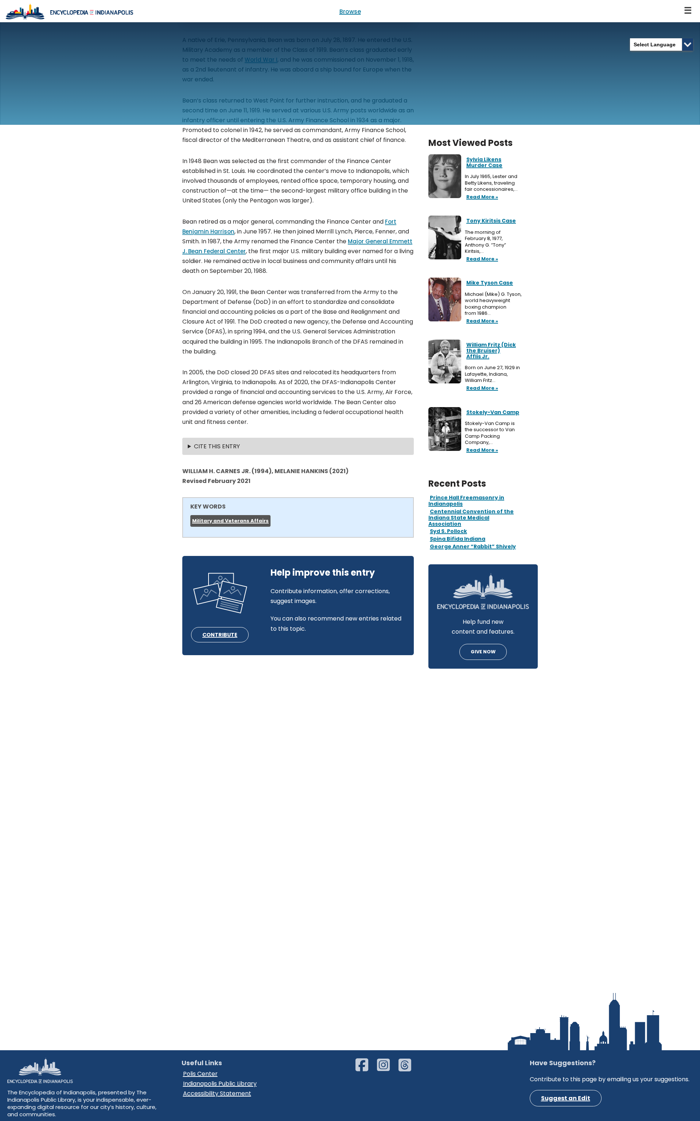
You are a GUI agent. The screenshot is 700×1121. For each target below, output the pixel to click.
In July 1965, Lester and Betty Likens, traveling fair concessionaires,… (492, 183)
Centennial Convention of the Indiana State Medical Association (471, 517)
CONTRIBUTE (219, 634)
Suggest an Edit (565, 1098)
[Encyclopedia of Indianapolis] (69, 11)
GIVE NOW (483, 652)
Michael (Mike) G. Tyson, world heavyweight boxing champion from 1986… (493, 304)
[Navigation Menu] (688, 11)
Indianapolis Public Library (220, 1083)
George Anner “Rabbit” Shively (473, 546)
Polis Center (200, 1074)
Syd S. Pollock (448, 531)
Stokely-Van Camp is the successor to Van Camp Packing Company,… (490, 433)
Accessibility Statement (217, 1093)
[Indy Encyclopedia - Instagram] (387, 1068)
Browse (350, 11)
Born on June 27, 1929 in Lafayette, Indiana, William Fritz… (492, 374)
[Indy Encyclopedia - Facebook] (365, 1068)
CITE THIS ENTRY (217, 446)
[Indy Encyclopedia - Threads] (408, 1068)
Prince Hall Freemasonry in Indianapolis (466, 500)
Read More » (481, 197)
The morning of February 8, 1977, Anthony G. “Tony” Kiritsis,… (485, 242)
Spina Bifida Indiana (457, 538)
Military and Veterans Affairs (230, 520)
